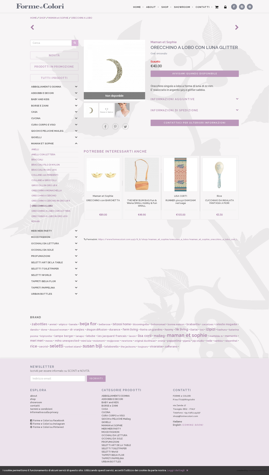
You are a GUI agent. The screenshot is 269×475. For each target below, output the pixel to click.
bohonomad (158, 324)
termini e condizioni (41, 409)
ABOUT (151, 7)
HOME (137, 7)
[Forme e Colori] (39, 5)
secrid (43, 346)
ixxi (202, 329)
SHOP (165, 7)
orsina (161, 340)
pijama (186, 340)
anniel (53, 324)
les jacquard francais (112, 336)
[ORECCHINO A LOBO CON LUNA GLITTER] (91, 110)
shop (33, 399)
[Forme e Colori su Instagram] (241, 6)
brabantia (193, 324)
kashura (222, 329)
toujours (143, 346)
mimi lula (86, 340)
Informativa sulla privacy (44, 412)
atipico (63, 324)
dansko (34, 329)
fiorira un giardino (151, 329)
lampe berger (64, 336)
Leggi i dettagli (176, 470)
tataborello (111, 346)
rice (33, 346)
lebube (90, 336)
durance (114, 329)
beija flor (88, 323)
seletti (56, 346)
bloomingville (141, 324)
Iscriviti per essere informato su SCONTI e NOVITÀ (59, 368)
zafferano (171, 346)
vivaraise (156, 346)
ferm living (130, 329)
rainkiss (218, 340)
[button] (76, 86)
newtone (127, 340)
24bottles (39, 324)
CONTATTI (203, 7)
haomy (169, 329)
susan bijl (92, 346)
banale (73, 324)
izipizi (210, 329)
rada (209, 340)
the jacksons (128, 346)
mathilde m (216, 336)
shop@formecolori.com (185, 416)
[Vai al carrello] (216, 7)
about (33, 395)
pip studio (198, 340)
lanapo (80, 336)
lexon (132, 336)
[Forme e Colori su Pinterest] (249, 6)
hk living (181, 329)
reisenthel (231, 340)
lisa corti (145, 336)
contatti (35, 405)
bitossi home (122, 324)
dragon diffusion (96, 329)
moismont (99, 340)
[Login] (225, 7)
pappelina (174, 340)
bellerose (105, 324)
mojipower (113, 340)
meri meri (36, 340)
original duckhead (145, 340)
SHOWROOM (182, 7)
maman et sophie (187, 335)
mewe (49, 340)
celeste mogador (226, 324)
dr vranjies (77, 329)
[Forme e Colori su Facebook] (233, 6)
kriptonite (46, 336)
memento (231, 336)
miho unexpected (67, 340)
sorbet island (73, 346)
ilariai (194, 329)
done (44, 329)
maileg (159, 336)
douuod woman (58, 329)
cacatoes (207, 324)
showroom (36, 402)
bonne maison (176, 324)
